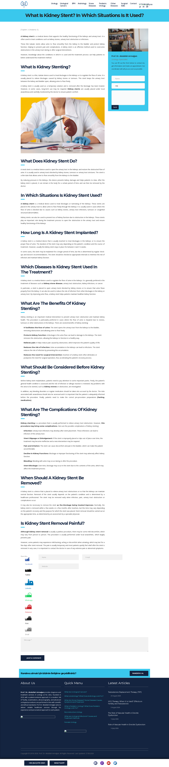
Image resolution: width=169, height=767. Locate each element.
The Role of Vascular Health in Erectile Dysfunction (123, 714)
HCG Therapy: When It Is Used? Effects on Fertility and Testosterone (125, 702)
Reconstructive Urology (73, 712)
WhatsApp (59, 763)
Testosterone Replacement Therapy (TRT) (125, 692)
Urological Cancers (64, 4)
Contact (133, 3)
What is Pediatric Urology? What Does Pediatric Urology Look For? (82, 707)
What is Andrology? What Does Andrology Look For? (83, 696)
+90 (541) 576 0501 (37, 763)
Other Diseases (114, 4)
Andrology (82, 3)
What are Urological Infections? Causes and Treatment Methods (80, 717)
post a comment (34, 658)
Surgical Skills (124, 4)
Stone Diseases (92, 4)
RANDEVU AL (138, 673)
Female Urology (70, 722)
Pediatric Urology (102, 4)
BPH (74, 3)
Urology (54, 3)
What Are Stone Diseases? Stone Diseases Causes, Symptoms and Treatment (83, 701)
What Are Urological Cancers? (75, 692)
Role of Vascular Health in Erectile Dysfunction (126, 725)
